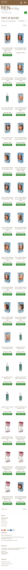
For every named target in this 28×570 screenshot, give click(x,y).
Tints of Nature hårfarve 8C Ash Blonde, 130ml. (7, 348)
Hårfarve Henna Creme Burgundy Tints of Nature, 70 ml (7, 438)
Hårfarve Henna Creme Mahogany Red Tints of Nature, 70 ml (7, 498)
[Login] (21, 3)
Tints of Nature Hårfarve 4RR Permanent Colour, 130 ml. (21, 498)
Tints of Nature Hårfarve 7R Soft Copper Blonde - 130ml (7, 289)
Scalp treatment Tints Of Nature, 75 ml (7, 378)
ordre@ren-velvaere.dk (6, 538)
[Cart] (25, 3)
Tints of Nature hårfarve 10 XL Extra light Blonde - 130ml (7, 79)
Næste (24, 25)
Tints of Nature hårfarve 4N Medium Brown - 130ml (7, 198)
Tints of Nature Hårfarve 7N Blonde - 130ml (21, 258)
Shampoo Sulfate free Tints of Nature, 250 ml (20, 378)
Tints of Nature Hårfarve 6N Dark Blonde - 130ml (21, 228)
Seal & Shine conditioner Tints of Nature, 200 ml (7, 108)
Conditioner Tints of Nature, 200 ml (21, 348)
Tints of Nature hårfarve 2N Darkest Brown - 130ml (20, 138)
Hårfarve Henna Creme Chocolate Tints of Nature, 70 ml (20, 438)
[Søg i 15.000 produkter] (25, 12)
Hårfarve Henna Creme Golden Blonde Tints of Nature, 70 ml (20, 468)
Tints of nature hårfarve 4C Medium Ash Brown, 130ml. (21, 319)
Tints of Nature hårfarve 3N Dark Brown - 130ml (7, 168)
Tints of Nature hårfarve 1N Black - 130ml (7, 138)
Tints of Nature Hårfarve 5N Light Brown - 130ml (21, 48)
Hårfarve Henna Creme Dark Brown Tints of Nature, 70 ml (7, 468)
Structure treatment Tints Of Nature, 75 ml (20, 407)
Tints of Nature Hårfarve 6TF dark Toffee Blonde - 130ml (21, 79)
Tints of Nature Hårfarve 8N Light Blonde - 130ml (21, 288)
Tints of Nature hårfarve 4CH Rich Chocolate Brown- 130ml (7, 49)
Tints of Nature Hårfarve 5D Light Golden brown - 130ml (7, 319)
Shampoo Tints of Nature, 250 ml (7, 407)
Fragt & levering (4, 552)
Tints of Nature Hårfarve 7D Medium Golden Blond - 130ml (7, 259)
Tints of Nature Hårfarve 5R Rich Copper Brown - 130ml (21, 199)
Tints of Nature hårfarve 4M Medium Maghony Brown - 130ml (21, 169)
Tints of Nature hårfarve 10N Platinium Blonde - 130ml (21, 109)
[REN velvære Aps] (10, 8)
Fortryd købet (4, 553)
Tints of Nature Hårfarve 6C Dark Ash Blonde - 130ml (7, 229)
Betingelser (3, 551)
